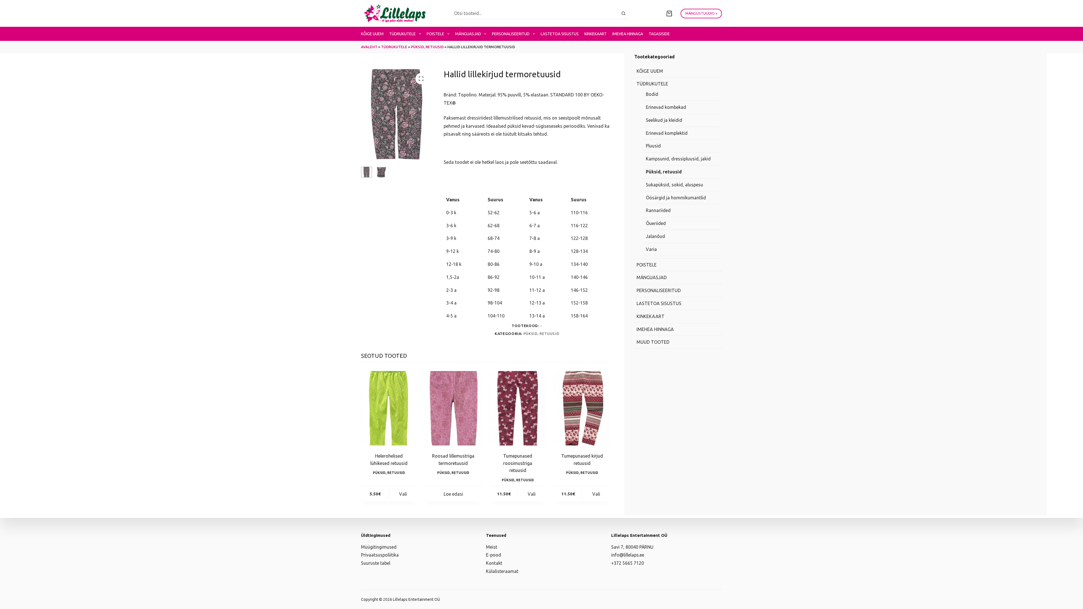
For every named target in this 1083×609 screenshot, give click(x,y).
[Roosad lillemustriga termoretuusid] (453, 408)
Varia (651, 249)
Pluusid (653, 145)
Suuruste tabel (375, 563)
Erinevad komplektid (667, 133)
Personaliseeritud (511, 34)
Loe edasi (453, 494)
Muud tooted (653, 342)
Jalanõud (655, 236)
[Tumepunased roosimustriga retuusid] (518, 408)
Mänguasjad (468, 34)
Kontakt (494, 563)
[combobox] (536, 13)
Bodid (652, 94)
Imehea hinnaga (627, 34)
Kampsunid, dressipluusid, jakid (678, 158)
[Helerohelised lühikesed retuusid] (389, 408)
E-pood (493, 554)
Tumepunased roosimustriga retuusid (517, 463)
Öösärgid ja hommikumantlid (676, 197)
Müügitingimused (379, 547)
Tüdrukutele (402, 34)
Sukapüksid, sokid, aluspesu (674, 184)
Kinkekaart (595, 34)
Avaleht (369, 47)
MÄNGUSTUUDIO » (701, 13)
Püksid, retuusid (427, 47)
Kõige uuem (372, 34)
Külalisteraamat (502, 571)
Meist (491, 547)
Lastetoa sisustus (560, 34)
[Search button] (623, 13)
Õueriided (656, 223)
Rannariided (658, 210)
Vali (403, 494)
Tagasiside (659, 34)
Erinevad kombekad (666, 107)
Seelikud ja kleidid (664, 120)
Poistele (435, 34)
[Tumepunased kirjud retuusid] (582, 408)
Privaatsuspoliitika (380, 554)
